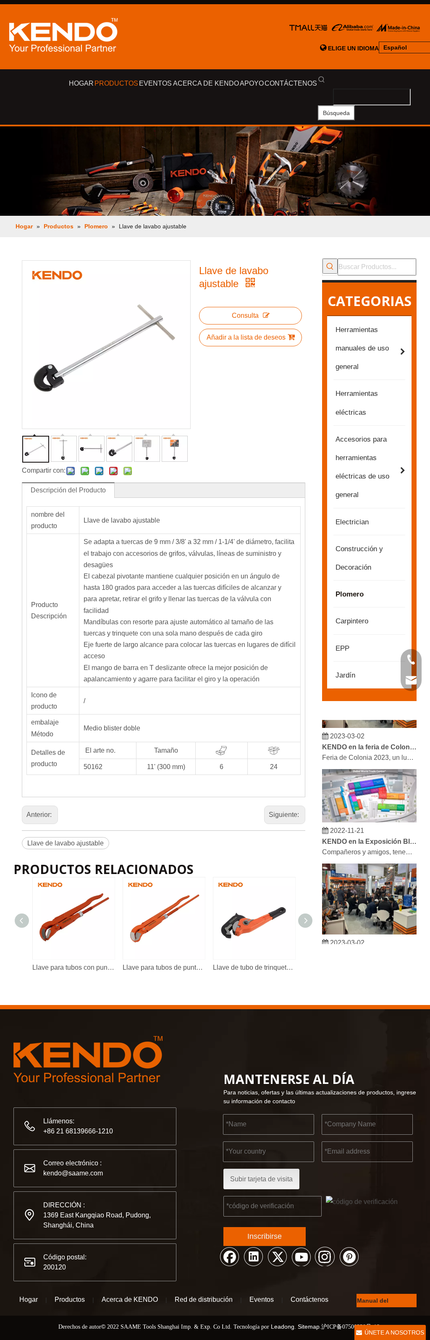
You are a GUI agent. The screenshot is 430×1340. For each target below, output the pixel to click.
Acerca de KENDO (130, 1299)
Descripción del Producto (68, 490)
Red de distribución (204, 1299)
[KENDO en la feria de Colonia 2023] (369, 721)
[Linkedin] (253, 1256)
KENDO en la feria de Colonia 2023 (369, 742)
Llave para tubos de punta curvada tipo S (164, 967)
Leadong (282, 1326)
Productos (70, 1299)
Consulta (245, 315)
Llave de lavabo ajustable (65, 843)
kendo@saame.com (73, 1173)
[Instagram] (325, 1256)
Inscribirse (264, 1236)
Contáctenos (309, 1299)
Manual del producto (372, 1302)
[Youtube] (301, 1256)
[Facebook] (229, 1256)
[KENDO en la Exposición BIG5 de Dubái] (369, 815)
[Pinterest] (349, 1256)
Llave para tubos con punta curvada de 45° (73, 967)
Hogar (28, 1299)
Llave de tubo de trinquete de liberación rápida (254, 967)
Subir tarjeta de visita (261, 1179)
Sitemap (309, 1326)
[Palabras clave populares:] (330, 266)
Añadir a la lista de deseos (246, 337)
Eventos (261, 1299)
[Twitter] (277, 1256)
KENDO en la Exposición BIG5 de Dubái (369, 837)
